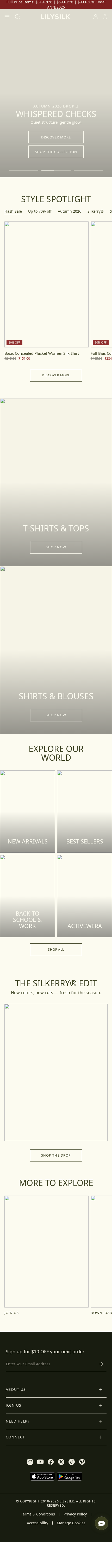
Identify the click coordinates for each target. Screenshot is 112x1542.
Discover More (56, 137)
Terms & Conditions (38, 1514)
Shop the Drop (56, 1155)
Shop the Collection (56, 151)
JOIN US (11, 1312)
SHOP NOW (56, 547)
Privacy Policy (75, 1514)
